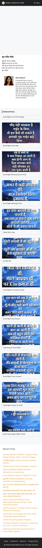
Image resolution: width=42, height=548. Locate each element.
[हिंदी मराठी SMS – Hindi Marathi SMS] (12, 2)
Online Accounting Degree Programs (17, 520)
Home (6, 541)
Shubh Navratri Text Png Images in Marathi (20, 466)
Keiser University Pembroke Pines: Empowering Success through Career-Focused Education (18, 502)
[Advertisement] (21, 30)
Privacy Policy (33, 541)
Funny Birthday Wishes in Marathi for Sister (20, 475)
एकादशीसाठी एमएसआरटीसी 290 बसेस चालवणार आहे (19, 491)
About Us (23, 541)
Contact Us (14, 541)
